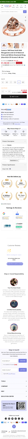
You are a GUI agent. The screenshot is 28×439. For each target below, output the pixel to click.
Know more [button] (17, 124)
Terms (9, 373)
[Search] (25, 11)
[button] (1, 66)
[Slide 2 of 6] (10, 45)
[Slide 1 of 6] (4, 45)
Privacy (13, 373)
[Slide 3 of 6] (16, 45)
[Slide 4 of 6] (22, 45)
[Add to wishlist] (25, 20)
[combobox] (12, 11)
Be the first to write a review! (15, 264)
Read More (13, 160)
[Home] (7, 6)
